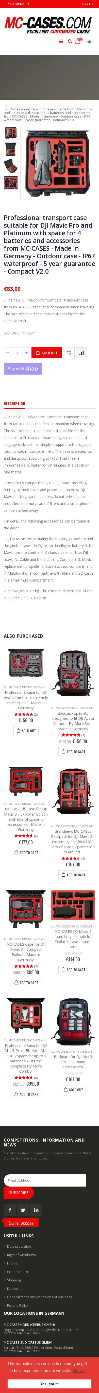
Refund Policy (17, 1305)
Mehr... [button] (79, 1370)
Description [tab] (14, 403)
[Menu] (61, 41)
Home (6, 105)
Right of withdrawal (22, 1254)
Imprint (12, 1263)
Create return (17, 1271)
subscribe (18, 1192)
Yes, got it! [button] (49, 1384)
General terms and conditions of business (39, 1297)
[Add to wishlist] (69, 352)
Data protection (19, 1246)
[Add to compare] (81, 352)
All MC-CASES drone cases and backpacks (33, 687)
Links (86, 4)
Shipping (14, 1280)
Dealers (13, 1288)
